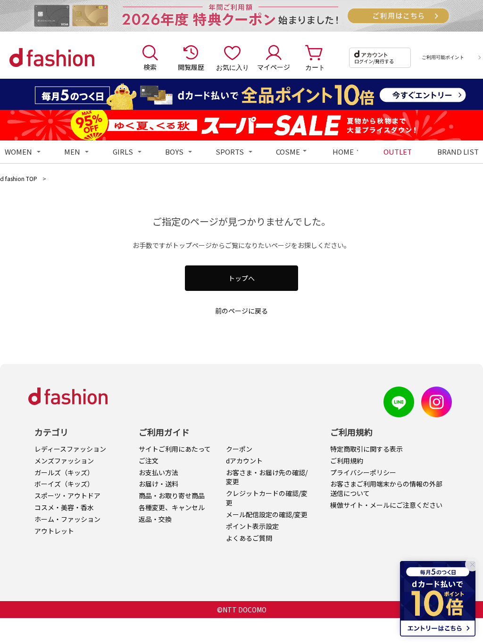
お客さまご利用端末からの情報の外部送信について (386, 488)
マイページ (273, 67)
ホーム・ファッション (67, 519)
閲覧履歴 (191, 67)
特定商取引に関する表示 (366, 449)
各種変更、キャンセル (172, 507)
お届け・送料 (158, 483)
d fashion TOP (18, 178)
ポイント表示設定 (252, 526)
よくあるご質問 (249, 538)
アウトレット (54, 531)
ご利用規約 (346, 460)
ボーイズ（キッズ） (64, 483)
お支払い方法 (158, 472)
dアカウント (244, 460)
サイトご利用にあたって (175, 449)
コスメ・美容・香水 (64, 507)
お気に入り (232, 67)
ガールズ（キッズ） (64, 472)
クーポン (239, 449)
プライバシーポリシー (363, 472)
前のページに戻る (241, 310)
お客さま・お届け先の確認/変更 (267, 477)
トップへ (241, 278)
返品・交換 (155, 519)
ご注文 (148, 460)
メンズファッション (64, 460)
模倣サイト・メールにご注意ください (386, 505)
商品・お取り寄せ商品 (172, 495)
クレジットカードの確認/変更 (267, 497)
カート (315, 67)
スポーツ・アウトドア (67, 495)
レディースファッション (70, 449)
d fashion (51, 57)
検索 (150, 67)
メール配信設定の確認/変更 (267, 514)
